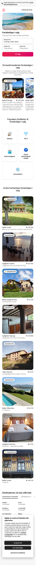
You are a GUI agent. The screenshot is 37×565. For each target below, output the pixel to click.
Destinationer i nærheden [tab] (10, 497)
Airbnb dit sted (27, 10)
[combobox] (18, 42)
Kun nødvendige (18, 548)
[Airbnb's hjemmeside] (3, 10)
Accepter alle (18, 543)
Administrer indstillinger (17, 553)
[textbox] (10, 48)
